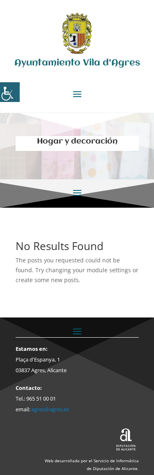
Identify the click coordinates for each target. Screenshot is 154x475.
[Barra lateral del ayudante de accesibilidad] (10, 92)
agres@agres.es (50, 409)
